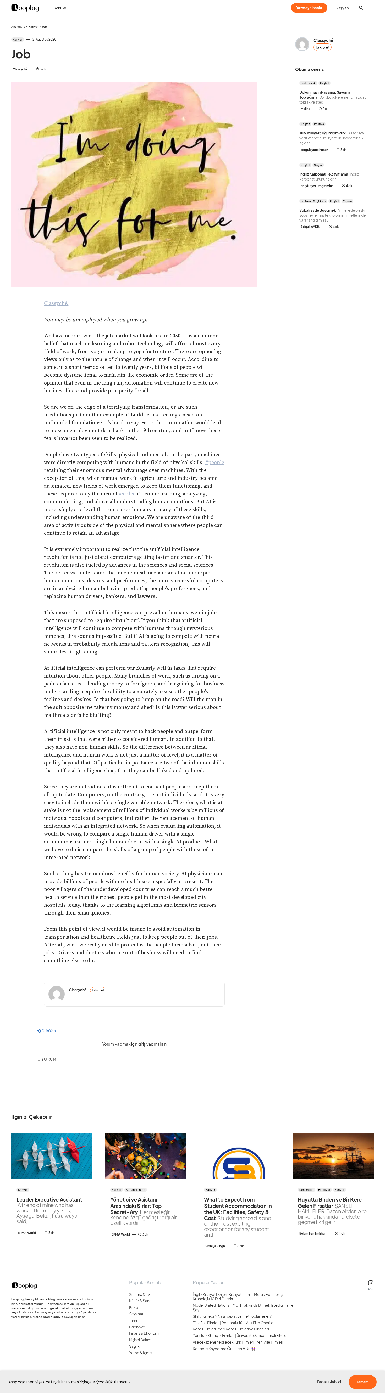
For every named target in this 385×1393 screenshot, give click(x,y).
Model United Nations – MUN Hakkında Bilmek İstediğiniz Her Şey (244, 1307)
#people (214, 462)
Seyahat (136, 1314)
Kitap (133, 1307)
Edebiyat (324, 1189)
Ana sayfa (18, 26)
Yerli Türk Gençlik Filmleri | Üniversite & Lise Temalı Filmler (240, 1335)
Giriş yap (342, 7)
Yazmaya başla (309, 8)
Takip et (98, 990)
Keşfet (324, 83)
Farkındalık (308, 83)
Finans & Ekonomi (144, 1333)
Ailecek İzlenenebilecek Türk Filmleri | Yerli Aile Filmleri (238, 1342)
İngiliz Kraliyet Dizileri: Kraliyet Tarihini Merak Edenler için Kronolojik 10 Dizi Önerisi (239, 1296)
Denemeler (306, 1189)
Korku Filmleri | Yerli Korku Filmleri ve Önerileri (231, 1329)
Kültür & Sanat (141, 1301)
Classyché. (56, 303)
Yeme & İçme (140, 1353)
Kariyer (34, 26)
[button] (361, 8)
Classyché (78, 990)
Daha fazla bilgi (329, 1381)
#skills (126, 494)
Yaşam (347, 201)
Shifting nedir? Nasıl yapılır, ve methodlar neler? (232, 1316)
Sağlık (318, 165)
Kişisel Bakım (140, 1340)
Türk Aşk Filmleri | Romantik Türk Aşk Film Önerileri (234, 1323)
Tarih (133, 1320)
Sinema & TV (139, 1294)
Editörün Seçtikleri (313, 201)
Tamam (362, 1382)
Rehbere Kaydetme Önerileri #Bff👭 (224, 1348)
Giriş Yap (48, 1030)
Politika (319, 124)
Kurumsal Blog (136, 1189)
